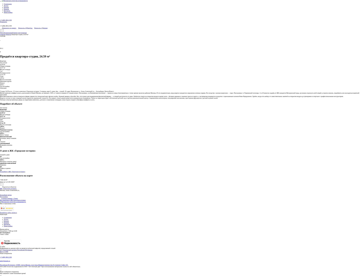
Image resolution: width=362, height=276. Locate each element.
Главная (2, 34)
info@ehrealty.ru (5, 261)
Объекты (8, 34)
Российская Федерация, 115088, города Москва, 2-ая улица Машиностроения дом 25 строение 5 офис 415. (34, 265)
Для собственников (6, 33)
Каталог (6, 7)
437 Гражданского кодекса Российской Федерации (16, 250)
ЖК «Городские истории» (8, 188)
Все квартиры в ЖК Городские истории (13, 200)
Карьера (6, 9)
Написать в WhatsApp (25, 28)
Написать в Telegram (41, 28)
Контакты (7, 11)
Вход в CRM (4, 251)
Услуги (6, 5)
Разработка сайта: (8, 213)
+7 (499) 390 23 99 (6, 257)
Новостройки (8, 12)
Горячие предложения (19, 33)
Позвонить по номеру (9, 28)
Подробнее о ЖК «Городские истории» (12, 171)
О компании (8, 4)
